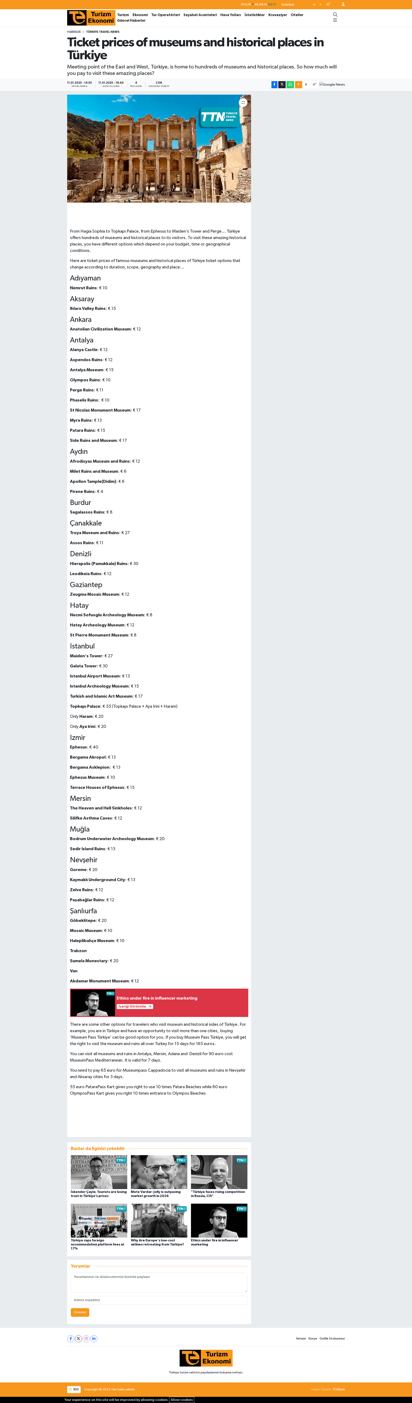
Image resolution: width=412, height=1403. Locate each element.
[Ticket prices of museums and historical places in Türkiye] (159, 148)
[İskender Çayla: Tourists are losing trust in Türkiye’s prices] (99, 1172)
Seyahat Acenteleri (200, 15)
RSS (76, 1389)
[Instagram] (86, 1338)
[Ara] (335, 15)
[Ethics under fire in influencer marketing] (219, 1220)
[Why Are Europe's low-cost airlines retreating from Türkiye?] (159, 1220)
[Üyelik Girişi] (341, 4)
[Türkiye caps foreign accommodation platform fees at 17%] (99, 1220)
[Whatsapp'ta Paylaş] (290, 84)
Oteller (297, 15)
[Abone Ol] (332, 85)
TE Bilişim (338, 1389)
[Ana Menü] (335, 20)
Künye (313, 1338)
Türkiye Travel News (103, 31)
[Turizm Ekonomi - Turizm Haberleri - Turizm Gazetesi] (91, 17)
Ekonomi (140, 15)
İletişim (301, 1338)
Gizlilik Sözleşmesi (332, 1338)
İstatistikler (255, 15)
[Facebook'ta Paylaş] (274, 84)
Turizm (123, 15)
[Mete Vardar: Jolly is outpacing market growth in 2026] (159, 1172)
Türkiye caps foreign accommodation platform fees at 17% (97, 1244)
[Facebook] (70, 1338)
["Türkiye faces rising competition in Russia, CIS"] (219, 1172)
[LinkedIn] (93, 1338)
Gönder (80, 1312)
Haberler (74, 31)
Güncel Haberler (131, 20)
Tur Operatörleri (165, 15)
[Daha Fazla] (298, 84)
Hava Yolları (230, 15)
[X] (78, 1338)
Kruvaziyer (277, 15)
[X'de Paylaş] (282, 84)
